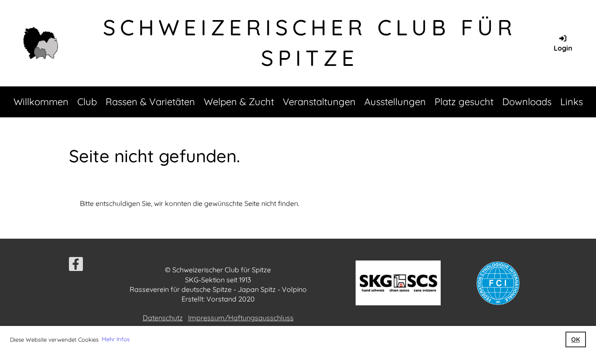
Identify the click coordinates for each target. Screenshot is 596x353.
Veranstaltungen (319, 102)
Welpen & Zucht (239, 102)
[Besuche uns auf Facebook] (76, 265)
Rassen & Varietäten (150, 102)
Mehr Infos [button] (116, 339)
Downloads (526, 102)
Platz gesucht (464, 102)
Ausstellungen (395, 102)
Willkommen (41, 102)
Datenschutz (163, 317)
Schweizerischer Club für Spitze (310, 43)
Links (571, 102)
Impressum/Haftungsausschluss (241, 317)
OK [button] (575, 339)
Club (87, 102)
